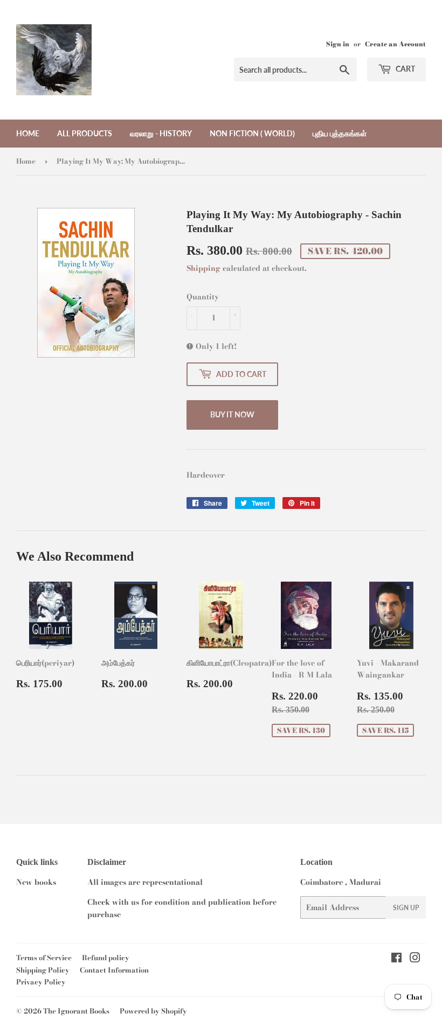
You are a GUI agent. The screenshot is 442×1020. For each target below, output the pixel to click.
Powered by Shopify (153, 1010)
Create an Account (395, 44)
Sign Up (406, 908)
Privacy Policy (41, 981)
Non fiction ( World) (252, 133)
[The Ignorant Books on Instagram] (415, 959)
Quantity (203, 297)
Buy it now (232, 414)
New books (36, 882)
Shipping (203, 268)
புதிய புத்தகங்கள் (340, 133)
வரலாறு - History (161, 133)
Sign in (337, 44)
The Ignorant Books (76, 1010)
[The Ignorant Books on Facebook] (396, 959)
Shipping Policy (43, 970)
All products (84, 133)
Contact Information (114, 970)
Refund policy (105, 957)
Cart (404, 68)
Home (27, 133)
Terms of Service (44, 957)
